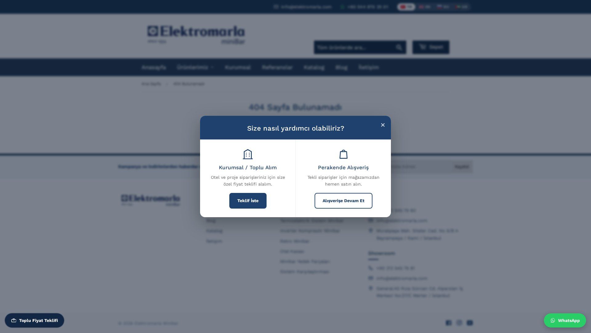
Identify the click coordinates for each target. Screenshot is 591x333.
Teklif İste (248, 200)
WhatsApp (569, 320)
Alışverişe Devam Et (343, 200)
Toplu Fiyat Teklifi (38, 320)
